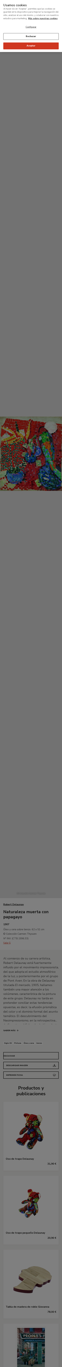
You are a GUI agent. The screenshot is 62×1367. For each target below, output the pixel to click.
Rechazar (31, 36)
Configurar (31, 27)
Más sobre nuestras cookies (43, 18)
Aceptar (31, 45)
